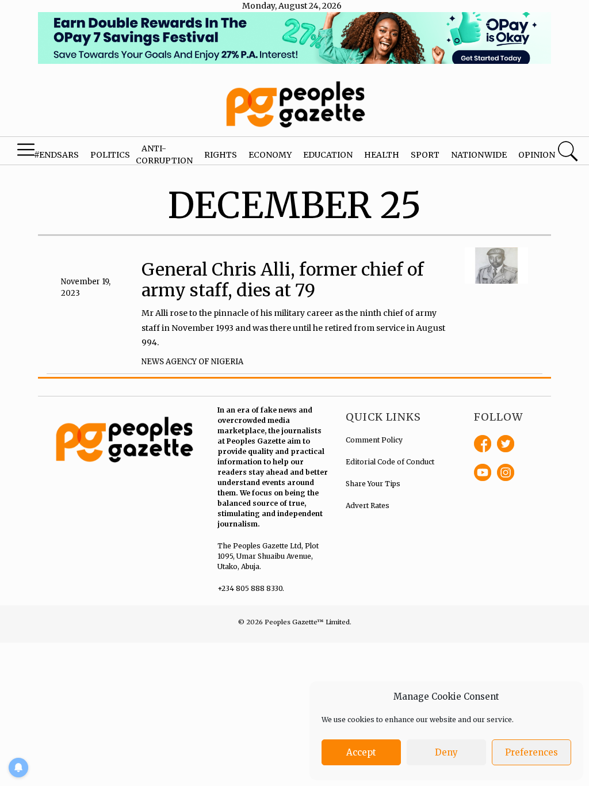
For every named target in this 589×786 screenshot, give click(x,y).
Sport (425, 155)
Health (381, 155)
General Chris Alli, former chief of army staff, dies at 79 (282, 279)
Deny (446, 752)
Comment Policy (374, 440)
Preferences (531, 752)
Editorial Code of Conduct (390, 461)
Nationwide (479, 155)
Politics (110, 155)
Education (328, 155)
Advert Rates (367, 505)
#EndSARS (56, 155)
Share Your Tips (373, 483)
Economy (270, 155)
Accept (361, 752)
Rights (220, 155)
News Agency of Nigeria (192, 362)
